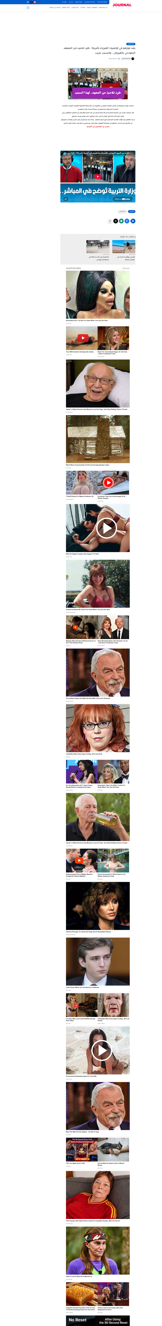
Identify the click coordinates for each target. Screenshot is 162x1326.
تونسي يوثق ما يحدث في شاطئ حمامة (126, 258)
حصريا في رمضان (55, 7)
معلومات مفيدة (92, 7)
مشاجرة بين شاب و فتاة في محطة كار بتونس (99, 258)
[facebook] (28, 2)
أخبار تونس (75, 7)
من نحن (71, 2)
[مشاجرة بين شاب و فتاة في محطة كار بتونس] (98, 246)
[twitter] (31, 2)
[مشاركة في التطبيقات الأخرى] (110, 221)
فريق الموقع (78, 2)
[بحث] (28, 7)
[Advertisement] (81, 28)
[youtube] (35, 2)
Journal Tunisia (126, 58)
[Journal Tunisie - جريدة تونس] (122, 5)
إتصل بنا (64, 2)
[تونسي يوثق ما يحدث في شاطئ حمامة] (123, 246)
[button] (127, 221)
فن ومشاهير (103, 7)
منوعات (82, 7)
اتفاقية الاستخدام (102, 2)
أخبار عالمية (66, 7)
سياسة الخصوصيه (90, 2)
